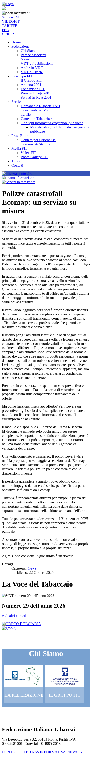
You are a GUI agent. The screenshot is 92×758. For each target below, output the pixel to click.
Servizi (16, 102)
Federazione (20, 46)
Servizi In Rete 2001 (36, 97)
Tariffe (26, 114)
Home (16, 42)
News (25, 59)
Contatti (17, 165)
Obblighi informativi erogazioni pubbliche (52, 123)
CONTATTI (11, 752)
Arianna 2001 (31, 85)
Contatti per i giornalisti (38, 140)
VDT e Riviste (32, 72)
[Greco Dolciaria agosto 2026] (21, 624)
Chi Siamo (29, 51)
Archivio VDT (32, 68)
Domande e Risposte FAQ (40, 106)
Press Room (20, 136)
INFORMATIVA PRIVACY (61, 752)
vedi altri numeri (14, 616)
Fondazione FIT (33, 89)
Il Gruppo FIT (22, 76)
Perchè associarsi (33, 55)
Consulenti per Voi (35, 110)
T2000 (16, 161)
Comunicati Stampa (35, 144)
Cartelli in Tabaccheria (37, 119)
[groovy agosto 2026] (9, 628)
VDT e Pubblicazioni (37, 63)
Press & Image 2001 (36, 93)
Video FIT (28, 153)
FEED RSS (30, 752)
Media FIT (19, 148)
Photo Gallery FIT (34, 157)
